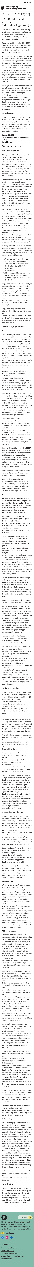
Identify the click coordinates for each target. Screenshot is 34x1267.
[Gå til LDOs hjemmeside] (13, 9)
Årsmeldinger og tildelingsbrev (12, 1256)
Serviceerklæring (7, 1250)
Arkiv (2, 14)
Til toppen (24, 1217)
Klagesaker (9, 14)
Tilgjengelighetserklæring (10, 1253)
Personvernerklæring (9, 1248)
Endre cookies (6, 1259)
